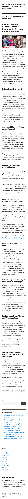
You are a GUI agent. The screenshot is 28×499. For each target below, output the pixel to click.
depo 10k (4, 463)
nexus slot (5, 453)
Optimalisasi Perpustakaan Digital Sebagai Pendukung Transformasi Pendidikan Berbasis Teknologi (13, 421)
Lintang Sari (7, 390)
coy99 (16, 480)
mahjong (4, 457)
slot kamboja (5, 455)
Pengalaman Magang (14, 393)
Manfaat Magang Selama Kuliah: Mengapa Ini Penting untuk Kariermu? (12, 28)
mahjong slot (5, 452)
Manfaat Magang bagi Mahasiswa (9, 391)
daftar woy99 (5, 465)
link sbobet (5, 469)
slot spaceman (6, 461)
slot (18, 484)
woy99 (4, 467)
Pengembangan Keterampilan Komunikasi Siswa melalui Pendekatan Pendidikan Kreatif (14, 432)
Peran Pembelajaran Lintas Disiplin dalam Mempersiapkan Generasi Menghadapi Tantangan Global (13, 426)
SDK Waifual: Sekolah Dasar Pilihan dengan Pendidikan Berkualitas (13, 7)
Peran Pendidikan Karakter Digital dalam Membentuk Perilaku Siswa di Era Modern (15, 438)
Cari (3, 400)
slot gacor (4, 459)
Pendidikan (21, 390)
